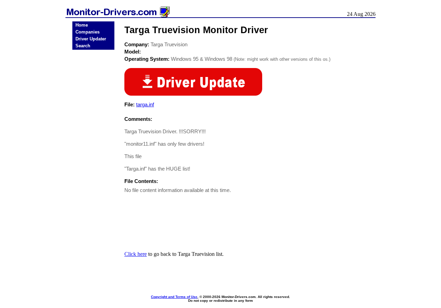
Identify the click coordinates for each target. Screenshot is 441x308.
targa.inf (145, 104)
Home (81, 25)
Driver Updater (90, 38)
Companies (87, 32)
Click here (135, 254)
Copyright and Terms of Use (174, 297)
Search (82, 45)
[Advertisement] (93, 159)
